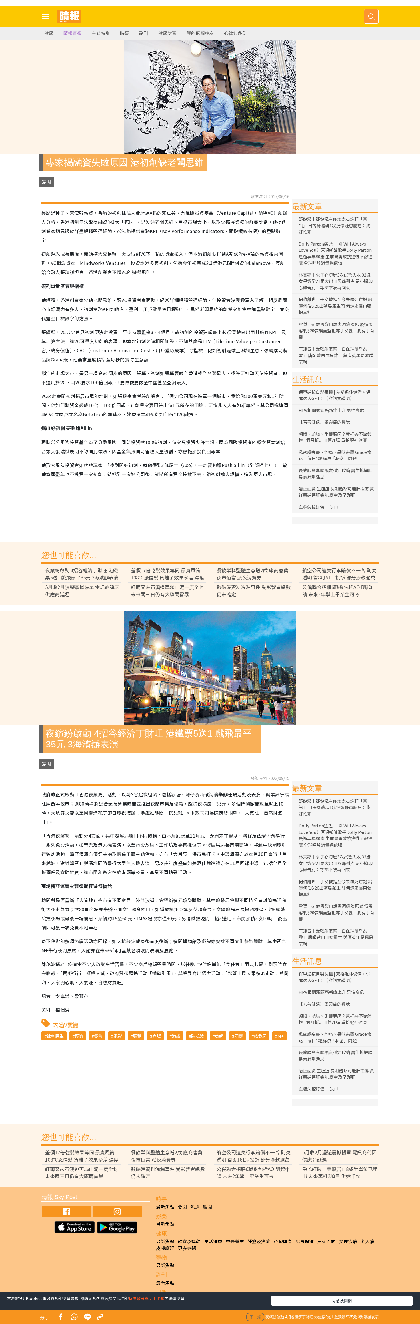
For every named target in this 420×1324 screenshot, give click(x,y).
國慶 (238, 1036)
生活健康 (213, 1241)
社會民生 (55, 1036)
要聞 (182, 1206)
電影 (117, 1036)
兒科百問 (326, 1241)
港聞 (46, 182)
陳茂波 (197, 1036)
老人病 (367, 1241)
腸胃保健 (304, 1241)
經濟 (79, 1036)
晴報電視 (72, 33)
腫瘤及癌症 (258, 1241)
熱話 (194, 1206)
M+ (280, 1036)
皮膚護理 (165, 1248)
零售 (98, 1036)
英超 (219, 1036)
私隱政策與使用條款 (147, 1298)
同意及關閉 (342, 1300)
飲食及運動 (189, 1241)
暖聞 (207, 1206)
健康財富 (167, 33)
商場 (156, 1036)
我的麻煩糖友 (200, 33)
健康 (48, 33)
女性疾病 (348, 1241)
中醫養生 (235, 1241)
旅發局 (260, 1036)
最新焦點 (165, 1206)
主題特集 (101, 33)
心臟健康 (283, 1241)
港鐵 (176, 1036)
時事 (124, 33)
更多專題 (187, 1248)
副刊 (143, 33)
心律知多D (235, 33)
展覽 (137, 1036)
